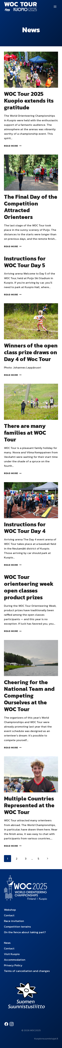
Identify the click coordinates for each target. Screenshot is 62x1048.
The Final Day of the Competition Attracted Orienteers (30, 207)
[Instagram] (11, 1024)
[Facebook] (6, 1024)
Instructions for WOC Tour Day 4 (25, 527)
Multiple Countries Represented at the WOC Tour (29, 805)
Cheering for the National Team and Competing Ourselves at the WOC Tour (29, 695)
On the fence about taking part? (25, 932)
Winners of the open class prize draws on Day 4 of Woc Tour (31, 352)
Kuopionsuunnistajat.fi (46, 1038)
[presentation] (31, 70)
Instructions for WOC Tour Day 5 (25, 261)
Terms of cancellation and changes (27, 971)
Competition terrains (17, 926)
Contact (9, 915)
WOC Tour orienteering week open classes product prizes (28, 587)
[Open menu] (55, 6)
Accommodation (14, 959)
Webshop (10, 910)
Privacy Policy (13, 965)
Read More (12, 145)
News (7, 943)
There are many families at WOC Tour (25, 433)
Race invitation (14, 921)
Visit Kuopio (12, 954)
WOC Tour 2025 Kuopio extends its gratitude (29, 101)
